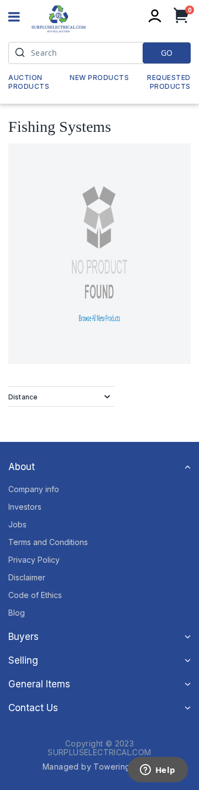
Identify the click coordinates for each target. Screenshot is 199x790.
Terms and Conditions (48, 542)
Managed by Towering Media (99, 766)
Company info (33, 489)
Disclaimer (26, 577)
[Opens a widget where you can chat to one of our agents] (157, 770)
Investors (24, 506)
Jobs (17, 524)
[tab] (99, 467)
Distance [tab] (23, 397)
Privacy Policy (34, 559)
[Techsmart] (58, 18)
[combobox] (99, 53)
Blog (16, 612)
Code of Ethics (35, 595)
